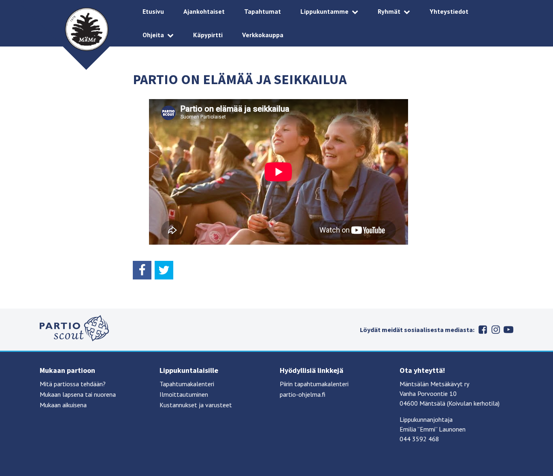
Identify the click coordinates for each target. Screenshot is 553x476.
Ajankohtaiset (204, 11)
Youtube (508, 329)
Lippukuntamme (324, 11)
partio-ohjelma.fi (302, 394)
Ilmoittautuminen (184, 394)
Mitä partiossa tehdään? (73, 384)
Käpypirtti (208, 35)
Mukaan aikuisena (63, 405)
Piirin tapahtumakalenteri (314, 384)
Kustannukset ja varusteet (196, 405)
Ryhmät (389, 11)
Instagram (495, 329)
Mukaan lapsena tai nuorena (78, 394)
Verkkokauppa (262, 35)
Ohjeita (153, 35)
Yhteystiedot (449, 11)
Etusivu (153, 11)
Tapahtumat (262, 11)
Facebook (482, 329)
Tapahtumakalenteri (187, 384)
